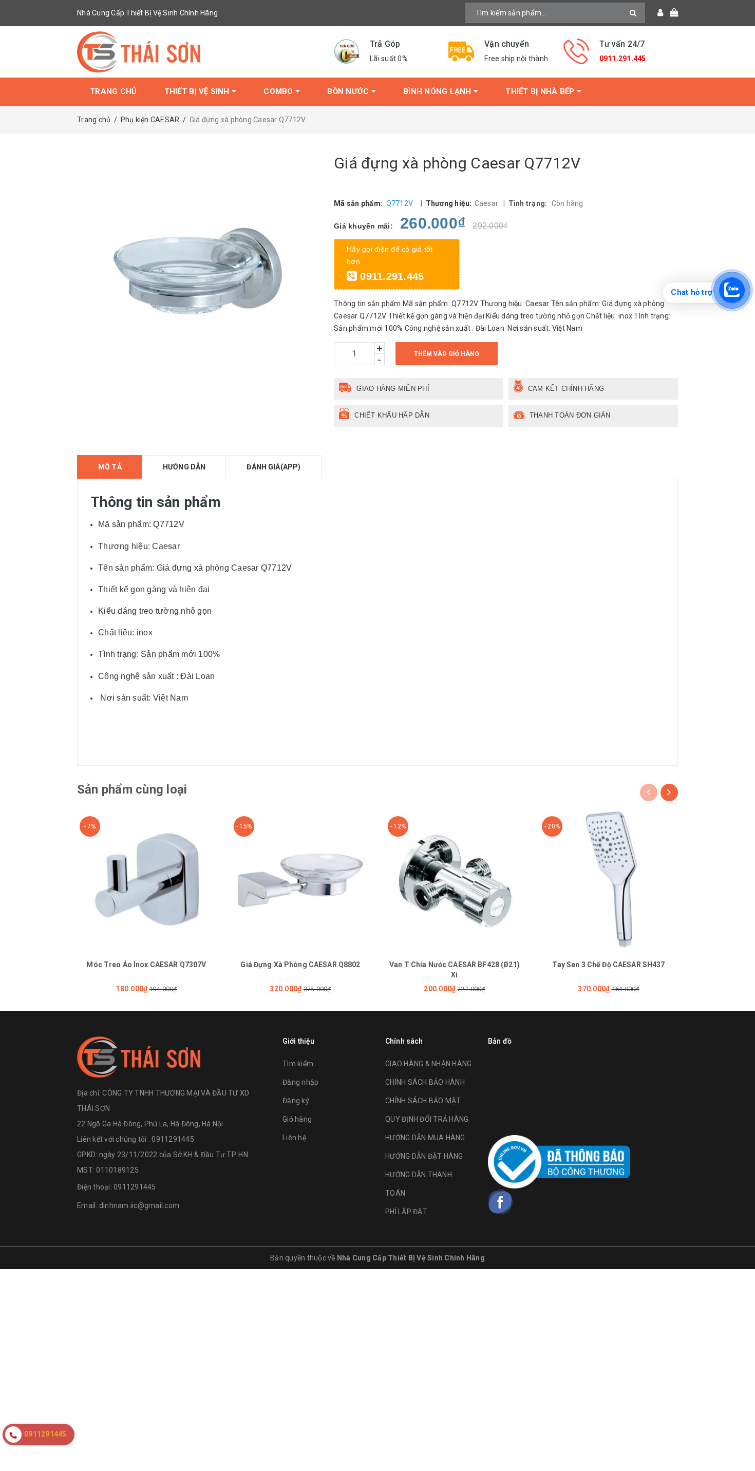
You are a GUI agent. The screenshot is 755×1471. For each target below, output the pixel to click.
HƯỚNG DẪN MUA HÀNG (425, 1138)
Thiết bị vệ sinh (198, 91)
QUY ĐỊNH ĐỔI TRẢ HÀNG (426, 1119)
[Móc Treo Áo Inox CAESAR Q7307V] (146, 880)
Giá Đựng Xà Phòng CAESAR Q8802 (300, 964)
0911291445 (135, 1187)
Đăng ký (295, 1101)
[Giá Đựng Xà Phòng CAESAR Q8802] (300, 880)
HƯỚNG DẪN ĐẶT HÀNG (424, 1156)
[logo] (138, 1056)
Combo (279, 91)
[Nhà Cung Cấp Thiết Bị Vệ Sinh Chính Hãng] (197, 51)
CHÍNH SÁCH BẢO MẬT (423, 1101)
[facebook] (501, 1202)
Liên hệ (294, 1138)
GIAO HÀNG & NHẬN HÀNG (428, 1064)
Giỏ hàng (297, 1119)
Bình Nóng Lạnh (438, 91)
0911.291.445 (622, 58)
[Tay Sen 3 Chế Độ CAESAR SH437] (608, 880)
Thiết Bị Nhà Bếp (540, 91)
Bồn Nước (349, 91)
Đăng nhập (300, 1082)
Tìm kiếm (297, 1064)
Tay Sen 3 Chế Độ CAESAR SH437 (608, 964)
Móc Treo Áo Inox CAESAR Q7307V (146, 964)
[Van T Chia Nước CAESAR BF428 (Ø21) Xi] (454, 880)
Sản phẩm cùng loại (132, 789)
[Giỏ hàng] (670, 13)
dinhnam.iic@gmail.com (139, 1205)
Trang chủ (113, 91)
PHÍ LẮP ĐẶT (406, 1212)
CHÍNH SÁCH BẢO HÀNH (425, 1082)
